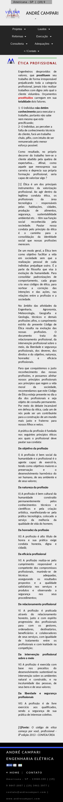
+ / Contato (30, 51)
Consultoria (17, 43)
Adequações (42, 43)
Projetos (17, 29)
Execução (42, 36)
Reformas (17, 36)
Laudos (42, 29)
